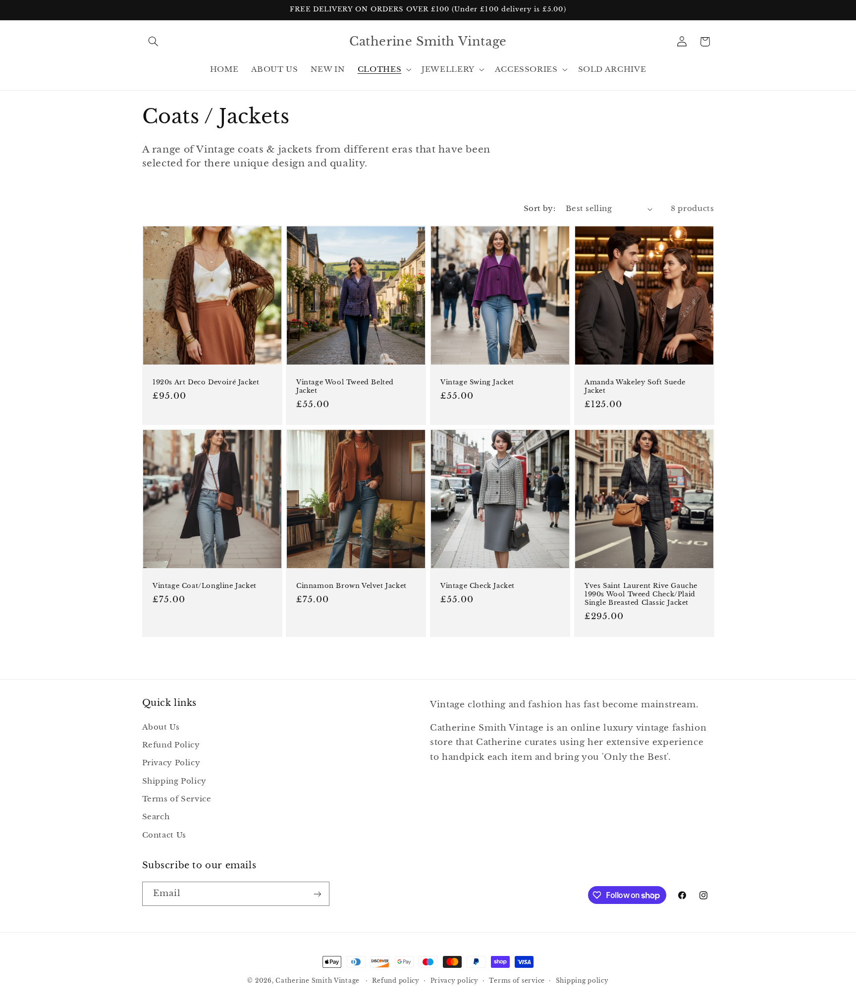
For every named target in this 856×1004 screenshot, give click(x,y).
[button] (153, 41)
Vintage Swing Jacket (477, 382)
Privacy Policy (171, 762)
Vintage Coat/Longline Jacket (205, 586)
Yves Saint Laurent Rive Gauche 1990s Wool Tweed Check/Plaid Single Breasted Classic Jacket (641, 594)
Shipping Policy (174, 780)
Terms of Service (177, 798)
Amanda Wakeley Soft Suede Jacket (635, 386)
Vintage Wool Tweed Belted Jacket (345, 386)
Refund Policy (171, 744)
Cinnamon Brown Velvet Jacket (351, 586)
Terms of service (517, 980)
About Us (161, 726)
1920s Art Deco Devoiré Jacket (206, 382)
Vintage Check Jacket (477, 586)
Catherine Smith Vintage (318, 980)
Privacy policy (454, 980)
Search (156, 816)
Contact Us (164, 834)
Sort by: (539, 208)
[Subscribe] (317, 894)
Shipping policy (582, 980)
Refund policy (396, 980)
